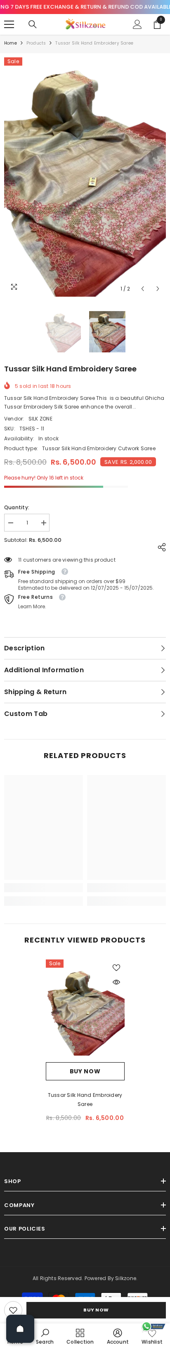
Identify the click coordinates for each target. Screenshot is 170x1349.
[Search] (33, 24)
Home (10, 43)
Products (36, 43)
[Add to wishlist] (116, 968)
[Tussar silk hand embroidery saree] (85, 1010)
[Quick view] (116, 982)
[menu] (9, 24)
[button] (142, 288)
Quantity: (16, 507)
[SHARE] (159, 547)
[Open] (20, 1329)
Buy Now (96, 1309)
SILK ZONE (40, 418)
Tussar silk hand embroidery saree (85, 1099)
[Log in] (137, 24)
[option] (85, 177)
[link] (13, 1310)
